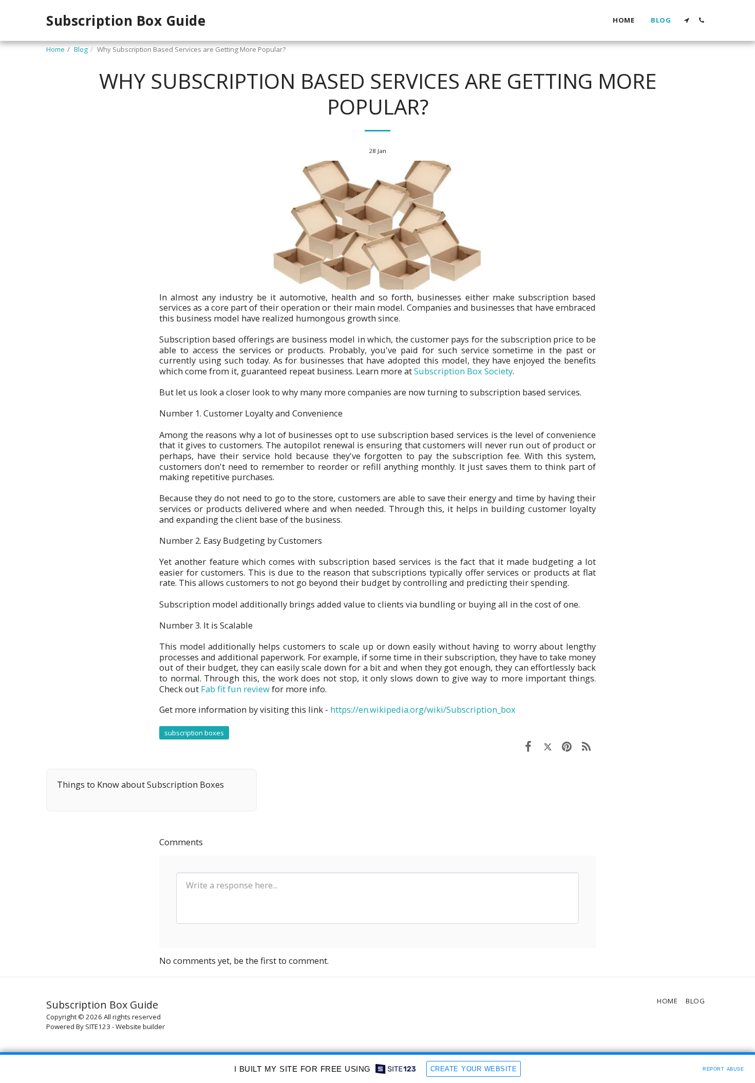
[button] (686, 20)
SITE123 (97, 1026)
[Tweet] (547, 745)
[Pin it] (566, 745)
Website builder (140, 1026)
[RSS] (586, 745)
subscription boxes (194, 732)
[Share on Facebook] (528, 745)
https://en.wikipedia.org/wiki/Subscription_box (423, 709)
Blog (81, 49)
